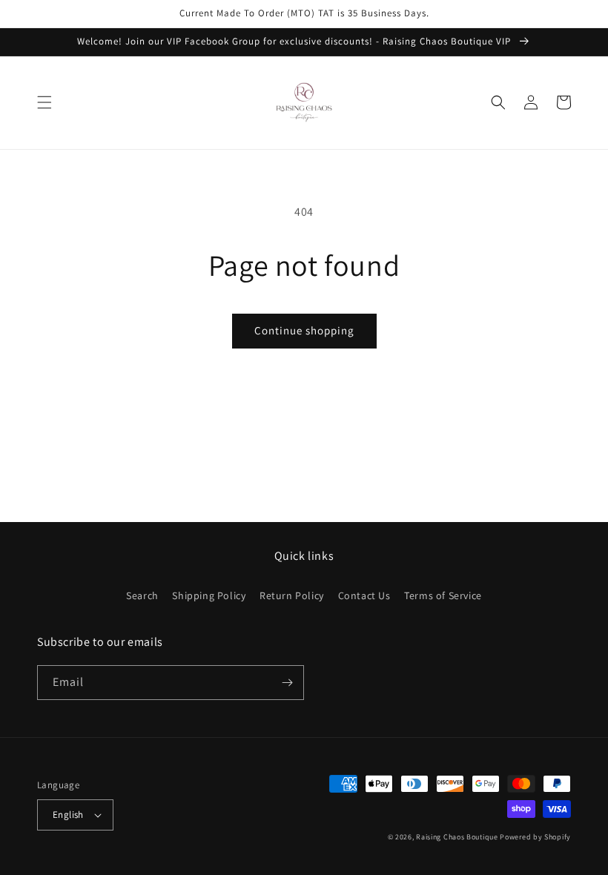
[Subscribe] (287, 682)
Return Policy (292, 595)
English (68, 814)
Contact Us (364, 595)
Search (142, 595)
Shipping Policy (208, 595)
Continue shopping (304, 330)
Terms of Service (443, 595)
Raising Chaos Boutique (457, 837)
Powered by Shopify (535, 837)
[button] (44, 102)
